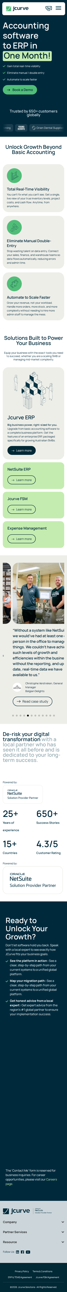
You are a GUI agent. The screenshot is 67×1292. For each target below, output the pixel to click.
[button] (13, 716)
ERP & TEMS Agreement (20, 1277)
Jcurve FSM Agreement (47, 1277)
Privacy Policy (22, 1271)
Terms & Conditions (42, 1271)
